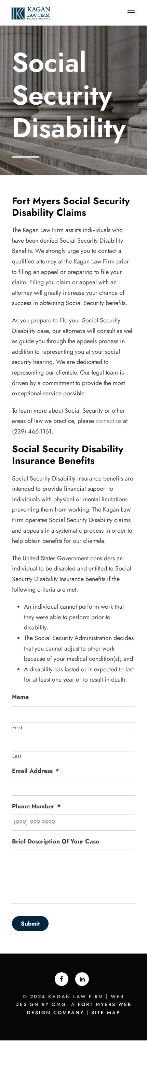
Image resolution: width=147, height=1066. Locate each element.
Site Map (105, 1012)
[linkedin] (82, 979)
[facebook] (61, 979)
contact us (108, 420)
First (17, 727)
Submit (30, 923)
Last (17, 755)
